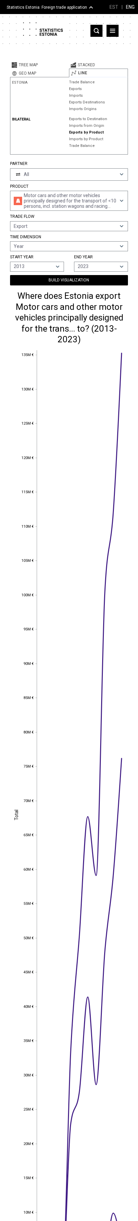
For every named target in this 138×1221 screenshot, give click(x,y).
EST (114, 7)
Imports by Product (86, 139)
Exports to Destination (88, 119)
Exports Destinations (87, 102)
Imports (76, 95)
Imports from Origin (86, 125)
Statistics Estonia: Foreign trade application (47, 7)
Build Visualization (69, 280)
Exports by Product (86, 132)
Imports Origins (82, 109)
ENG (130, 7)
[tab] (39, 65)
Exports (75, 89)
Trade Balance (82, 82)
